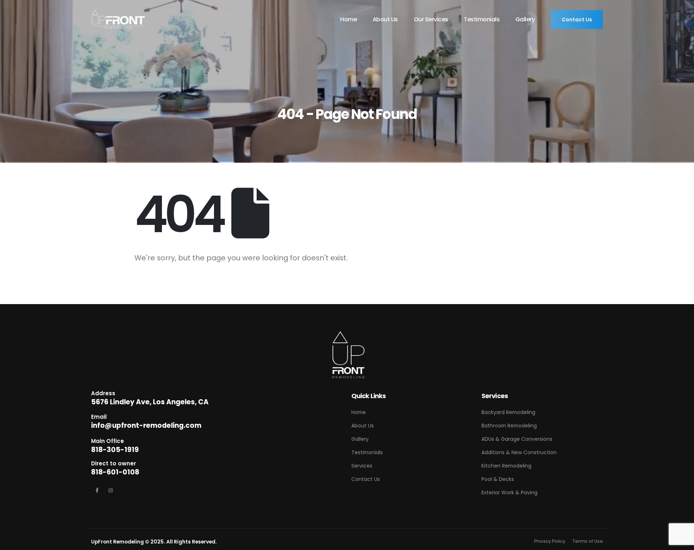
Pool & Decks (497, 479)
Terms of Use (588, 541)
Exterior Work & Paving (509, 492)
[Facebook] (97, 490)
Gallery (525, 19)
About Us (385, 19)
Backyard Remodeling (508, 412)
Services (361, 465)
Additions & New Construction (519, 452)
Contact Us (577, 19)
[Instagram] (110, 490)
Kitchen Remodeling (506, 465)
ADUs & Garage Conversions (516, 439)
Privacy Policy (549, 541)
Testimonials (482, 19)
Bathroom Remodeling (509, 425)
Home (348, 19)
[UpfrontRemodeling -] (118, 19)
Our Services (431, 19)
